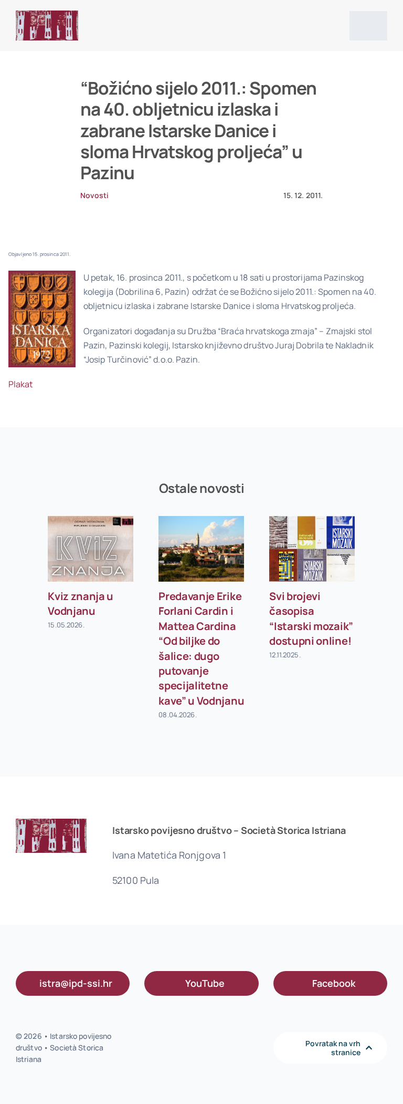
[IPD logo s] (47, 14)
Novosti (94, 195)
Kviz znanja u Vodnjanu (80, 603)
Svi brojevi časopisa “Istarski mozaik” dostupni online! (311, 618)
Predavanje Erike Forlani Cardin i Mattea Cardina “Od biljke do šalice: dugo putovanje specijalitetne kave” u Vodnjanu (201, 648)
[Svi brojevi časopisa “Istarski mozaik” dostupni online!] (312, 549)
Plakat (20, 384)
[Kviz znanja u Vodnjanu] (90, 549)
